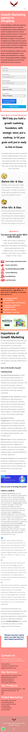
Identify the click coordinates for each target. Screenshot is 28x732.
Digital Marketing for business (9, 677)
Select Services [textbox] (7, 89)
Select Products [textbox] (7, 96)
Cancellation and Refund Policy (9, 666)
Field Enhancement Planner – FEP (10, 690)
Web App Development (7, 679)
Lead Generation (5, 710)
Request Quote (14, 106)
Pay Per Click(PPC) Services (8, 704)
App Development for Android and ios (11, 675)
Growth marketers (12, 621)
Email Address (6, 74)
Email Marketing (5, 706)
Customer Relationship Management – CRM (13, 689)
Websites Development (7, 681)
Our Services (5, 87)
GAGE (2, 692)
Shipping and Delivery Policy (8, 668)
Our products (5, 93)
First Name (5, 68)
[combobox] (14, 89)
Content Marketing (6, 708)
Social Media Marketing (7, 702)
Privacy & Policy (5, 664)
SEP (2, 694)
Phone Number (6, 80)
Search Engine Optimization (8, 682)
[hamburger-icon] (25, 9)
